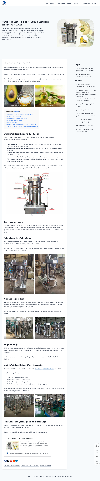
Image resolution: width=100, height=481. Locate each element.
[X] (8, 461)
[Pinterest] (11, 461)
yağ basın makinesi (45, 465)
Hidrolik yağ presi (26, 465)
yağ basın (35, 465)
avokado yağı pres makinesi (12, 465)
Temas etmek (86, 3)
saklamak (16, 111)
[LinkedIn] (16, 461)
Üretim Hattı (61, 3)
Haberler (69, 3)
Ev (47, 3)
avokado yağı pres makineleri (44, 369)
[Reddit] (14, 461)
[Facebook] (5, 461)
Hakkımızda (77, 3)
